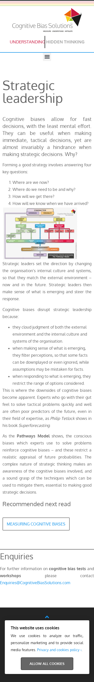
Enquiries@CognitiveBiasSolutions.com (35, 582)
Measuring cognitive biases (36, 523)
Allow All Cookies (47, 663)
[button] (47, 57)
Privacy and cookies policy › (59, 650)
